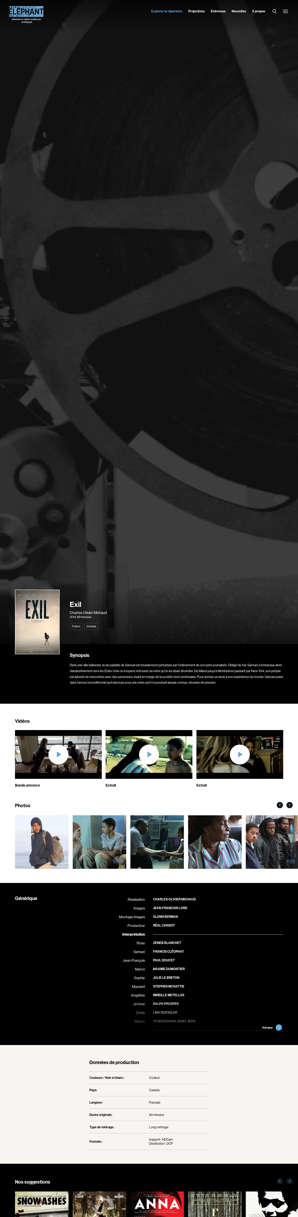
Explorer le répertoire (166, 11)
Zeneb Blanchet (167, 943)
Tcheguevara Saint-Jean (174, 1021)
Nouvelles (239, 11)
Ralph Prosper (166, 1004)
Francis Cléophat (168, 951)
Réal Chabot (164, 925)
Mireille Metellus (168, 995)
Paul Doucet (164, 960)
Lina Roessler (165, 1012)
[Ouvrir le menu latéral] (285, 12)
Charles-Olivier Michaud (88, 612)
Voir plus (267, 1027)
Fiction (76, 626)
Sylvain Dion (163, 1039)
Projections (196, 11)
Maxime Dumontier (169, 969)
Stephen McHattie (168, 986)
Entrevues (218, 11)
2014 (73, 617)
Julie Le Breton (166, 978)
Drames (91, 626)
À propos (258, 11)
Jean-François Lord (170, 908)
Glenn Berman (165, 917)
